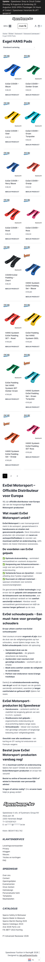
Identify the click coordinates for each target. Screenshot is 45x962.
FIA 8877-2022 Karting (12, 930)
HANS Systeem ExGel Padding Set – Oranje (12, 454)
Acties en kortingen (12, 857)
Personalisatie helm (11, 893)
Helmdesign (8, 890)
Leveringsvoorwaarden (13, 846)
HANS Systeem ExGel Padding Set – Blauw (32, 286)
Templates (7, 896)
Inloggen (6, 851)
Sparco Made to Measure (14, 918)
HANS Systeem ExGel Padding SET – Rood (12, 335)
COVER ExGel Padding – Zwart (11, 278)
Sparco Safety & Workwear (14, 915)
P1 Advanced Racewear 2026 (16, 936)
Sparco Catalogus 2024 (13, 924)
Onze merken (8, 887)
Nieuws (6, 854)
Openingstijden (9, 881)
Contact (6, 878)
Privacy (6, 849)
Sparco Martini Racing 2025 (15, 921)
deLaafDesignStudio (28, 955)
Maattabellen (8, 899)
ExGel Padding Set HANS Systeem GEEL (32, 335)
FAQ (4, 860)
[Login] (36, 26)
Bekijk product (12, 95)
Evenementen (9, 884)
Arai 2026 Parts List (11, 927)
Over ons (6, 875)
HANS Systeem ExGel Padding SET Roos (32, 446)
